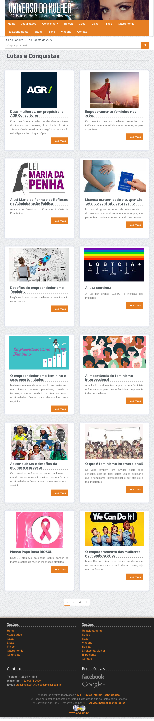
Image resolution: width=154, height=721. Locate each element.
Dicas (94, 23)
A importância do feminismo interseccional (109, 377)
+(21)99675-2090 (31, 680)
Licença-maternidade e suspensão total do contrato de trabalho (113, 201)
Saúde (38, 31)
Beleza (68, 23)
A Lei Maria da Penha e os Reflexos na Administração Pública (39, 201)
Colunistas (49, 23)
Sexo (52, 31)
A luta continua (98, 287)
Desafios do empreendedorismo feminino (37, 289)
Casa (82, 23)
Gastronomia (126, 23)
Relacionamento (18, 31)
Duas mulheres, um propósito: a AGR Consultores (36, 113)
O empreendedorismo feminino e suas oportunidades (38, 377)
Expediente (89, 654)
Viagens (66, 31)
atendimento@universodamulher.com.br (39, 684)
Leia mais (60, 140)
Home (11, 23)
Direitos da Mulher (93, 650)
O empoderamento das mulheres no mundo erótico (112, 553)
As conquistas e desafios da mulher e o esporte (33, 465)
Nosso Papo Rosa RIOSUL (31, 551)
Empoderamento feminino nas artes (110, 113)
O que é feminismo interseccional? (114, 463)
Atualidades (28, 23)
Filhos (108, 23)
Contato (82, 31)
